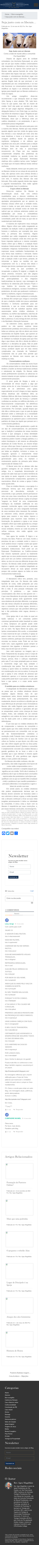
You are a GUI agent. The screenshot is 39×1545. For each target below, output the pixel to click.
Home (6, 14)
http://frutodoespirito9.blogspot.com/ (17, 1071)
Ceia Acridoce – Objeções (18, 1376)
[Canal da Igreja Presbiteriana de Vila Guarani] (23, 1473)
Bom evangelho (17, 14)
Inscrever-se (13, 877)
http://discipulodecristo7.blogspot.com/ (18, 1099)
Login (32, 891)
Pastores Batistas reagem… (20, 1373)
